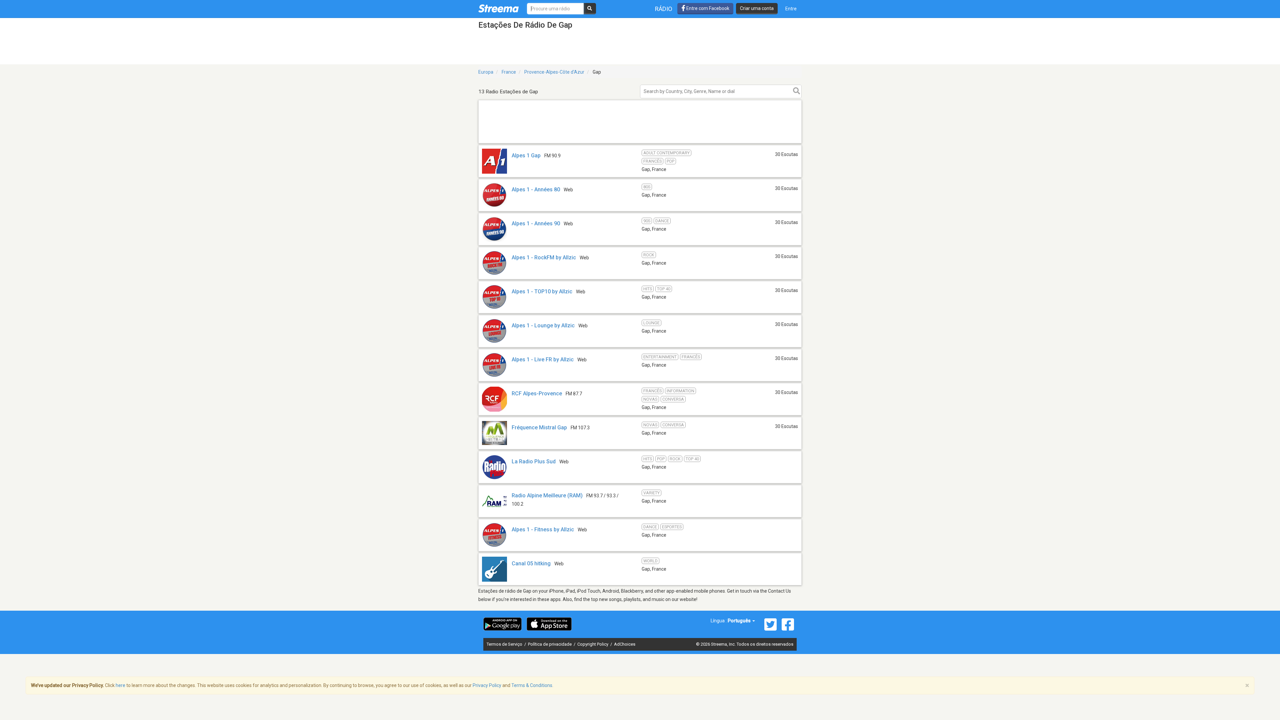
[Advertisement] (640, 143)
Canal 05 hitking (531, 563)
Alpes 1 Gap (526, 155)
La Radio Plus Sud (534, 461)
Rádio (663, 8)
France (509, 72)
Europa (485, 72)
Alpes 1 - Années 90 (536, 223)
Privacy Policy (487, 685)
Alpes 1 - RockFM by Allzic (544, 257)
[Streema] (498, 8)
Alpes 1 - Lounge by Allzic (543, 325)
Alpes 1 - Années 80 (536, 189)
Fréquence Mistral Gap (539, 427)
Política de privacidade (550, 644)
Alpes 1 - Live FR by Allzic (543, 359)
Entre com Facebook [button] (707, 8)
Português (740, 620)
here (120, 685)
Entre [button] (791, 8)
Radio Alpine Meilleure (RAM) (547, 495)
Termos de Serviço (505, 644)
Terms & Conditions (531, 685)
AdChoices (624, 644)
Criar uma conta (757, 8)
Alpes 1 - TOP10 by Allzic (542, 291)
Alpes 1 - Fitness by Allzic (543, 529)
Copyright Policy (593, 644)
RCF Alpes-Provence (537, 393)
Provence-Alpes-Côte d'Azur (554, 72)
